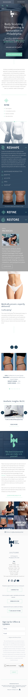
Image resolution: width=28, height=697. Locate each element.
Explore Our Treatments (14, 47)
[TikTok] (14, 580)
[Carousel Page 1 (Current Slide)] (9, 388)
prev (12, 347)
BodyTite (7, 175)
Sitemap (9, 686)
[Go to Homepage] (14, 546)
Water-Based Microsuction (13, 171)
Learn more (7, 266)
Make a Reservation (14, 54)
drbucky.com (14, 601)
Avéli (5, 181)
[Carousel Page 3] (12, 388)
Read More (14, 424)
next (16, 347)
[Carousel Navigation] (14, 346)
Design (8, 689)
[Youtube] (17, 580)
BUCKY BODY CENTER (21, 1)
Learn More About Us (14, 495)
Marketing (13, 689)
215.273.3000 (14, 553)
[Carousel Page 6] (17, 388)
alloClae (7, 185)
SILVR (17, 689)
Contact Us (14, 590)
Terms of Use (5, 686)
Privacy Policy (24, 685)
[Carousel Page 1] (12, 121)
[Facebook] (8, 580)
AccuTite (7, 178)
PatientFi (3, 475)
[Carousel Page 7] (19, 388)
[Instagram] (11, 580)
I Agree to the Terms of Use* (14, 637)
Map (14, 561)
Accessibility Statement (16, 686)
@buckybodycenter (17, 532)
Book (24, 6)
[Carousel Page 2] (11, 388)
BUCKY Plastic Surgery (7, 1)
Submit (14, 672)
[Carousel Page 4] (14, 388)
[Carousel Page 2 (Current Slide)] (14, 121)
